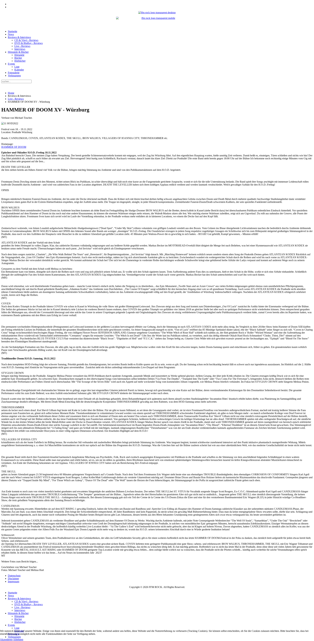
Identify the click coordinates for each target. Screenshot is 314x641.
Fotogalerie (13, 72)
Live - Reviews (22, 46)
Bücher (18, 57)
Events (11, 63)
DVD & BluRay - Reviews (28, 43)
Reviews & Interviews (19, 37)
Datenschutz (14, 575)
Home (11, 93)
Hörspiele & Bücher (18, 52)
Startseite (12, 31)
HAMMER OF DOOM (13, 147)
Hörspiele (19, 55)
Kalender (19, 69)
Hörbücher (20, 60)
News (11, 34)
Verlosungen (14, 75)
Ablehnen (18, 639)
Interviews (19, 49)
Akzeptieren (6, 639)
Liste (16, 66)
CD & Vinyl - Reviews (26, 40)
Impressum (13, 581)
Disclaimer (13, 578)
